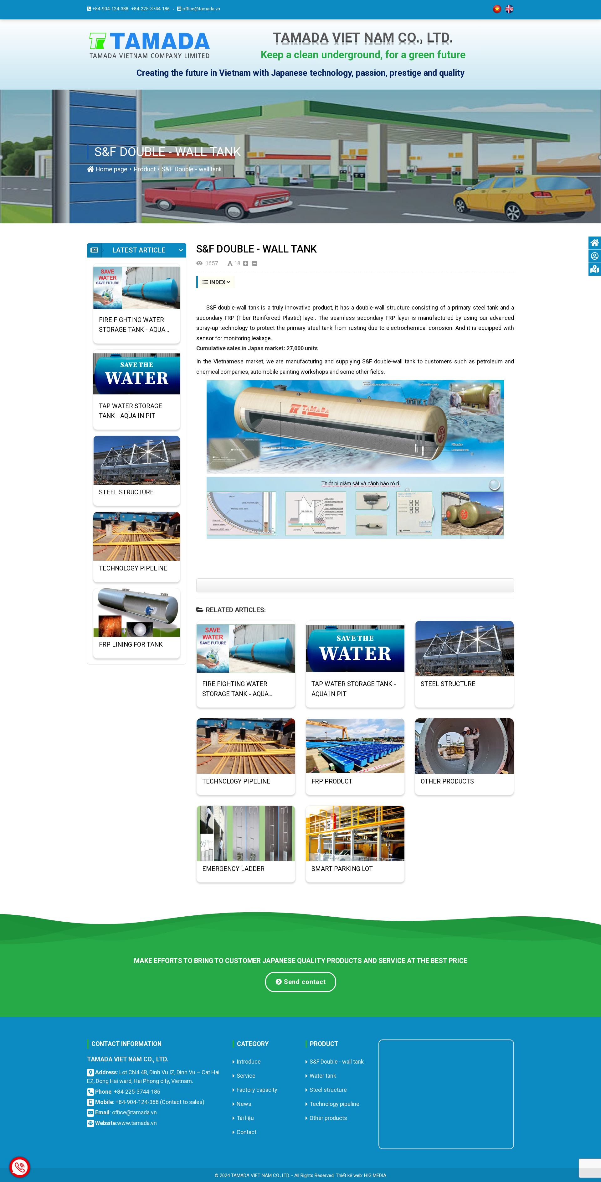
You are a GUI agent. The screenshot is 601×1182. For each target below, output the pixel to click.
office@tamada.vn (134, 1112)
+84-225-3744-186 (137, 1091)
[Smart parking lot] (355, 833)
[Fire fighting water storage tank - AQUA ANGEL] (246, 648)
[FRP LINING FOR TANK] (136, 612)
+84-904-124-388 (137, 1102)
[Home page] (149, 45)
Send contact (304, 982)
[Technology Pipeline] (246, 746)
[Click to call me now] (19, 1167)
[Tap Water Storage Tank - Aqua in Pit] (355, 648)
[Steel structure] (464, 648)
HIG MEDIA (375, 1175)
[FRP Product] (355, 746)
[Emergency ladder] (246, 833)
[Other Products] (464, 746)
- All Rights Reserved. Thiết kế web (326, 1175)
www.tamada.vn (137, 1123)
